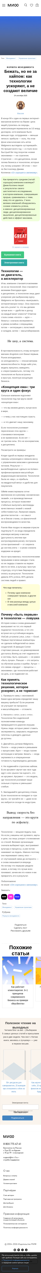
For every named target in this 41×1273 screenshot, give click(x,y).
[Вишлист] (31, 5)
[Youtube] (15, 1250)
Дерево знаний (9, 1180)
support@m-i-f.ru (10, 1157)
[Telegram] (26, 1250)
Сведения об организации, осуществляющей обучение (13, 1219)
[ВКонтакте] (18, 1250)
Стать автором (8, 1195)
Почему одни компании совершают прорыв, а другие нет (22, 596)
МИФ (4, 897)
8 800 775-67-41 (12, 1144)
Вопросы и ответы (10, 1176)
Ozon (17, 897)
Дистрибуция (8, 1203)
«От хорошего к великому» (24, 172)
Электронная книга (14, 262)
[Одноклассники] (22, 1250)
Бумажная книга (12, 255)
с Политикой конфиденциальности (15, 1260)
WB (10, 897)
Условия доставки (10, 1183)
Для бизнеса (8, 1207)
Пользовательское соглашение (15, 1224)
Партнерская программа (12, 1199)
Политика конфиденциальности (15, 1228)
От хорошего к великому (20, 247)
